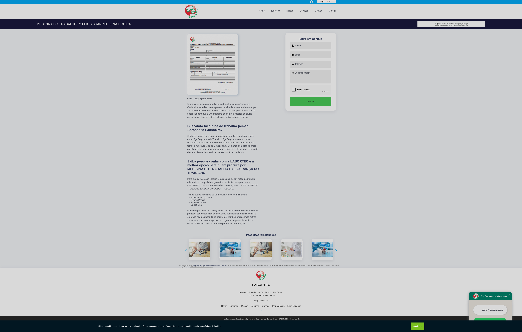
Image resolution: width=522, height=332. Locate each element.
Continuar (417, 326)
